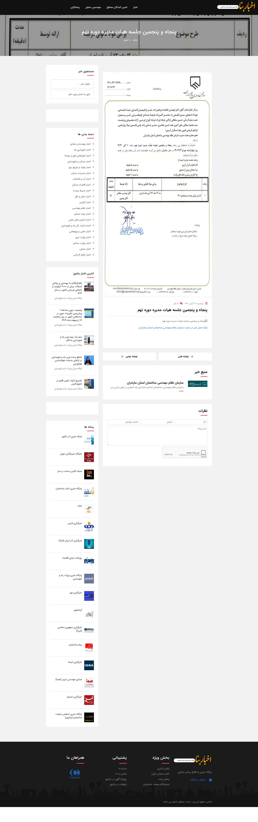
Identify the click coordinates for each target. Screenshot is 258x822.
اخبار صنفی (85, 249)
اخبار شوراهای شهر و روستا (77, 155)
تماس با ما (121, 774)
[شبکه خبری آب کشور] (89, 440)
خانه (135, 40)
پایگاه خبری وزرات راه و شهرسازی (68, 298)
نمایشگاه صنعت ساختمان (156, 784)
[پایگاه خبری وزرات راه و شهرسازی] (89, 578)
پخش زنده (164, 779)
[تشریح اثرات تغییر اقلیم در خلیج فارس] (89, 384)
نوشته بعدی (132, 356)
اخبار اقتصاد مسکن (81, 185)
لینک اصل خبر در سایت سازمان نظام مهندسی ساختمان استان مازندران (173, 327)
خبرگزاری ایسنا (75, 662)
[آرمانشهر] (89, 613)
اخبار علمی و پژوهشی (80, 231)
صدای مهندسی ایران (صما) (69, 679)
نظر (175, 303)
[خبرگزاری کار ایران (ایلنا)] (89, 544)
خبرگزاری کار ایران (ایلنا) (70, 540)
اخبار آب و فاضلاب (82, 179)
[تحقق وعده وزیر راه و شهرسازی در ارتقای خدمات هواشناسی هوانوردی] (89, 360)
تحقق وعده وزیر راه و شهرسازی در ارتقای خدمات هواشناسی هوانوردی (67, 360)
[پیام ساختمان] (89, 648)
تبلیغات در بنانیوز (118, 784)
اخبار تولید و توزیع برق (80, 167)
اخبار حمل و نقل (83, 196)
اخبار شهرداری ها (82, 150)
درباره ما (123, 769)
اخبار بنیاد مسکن (82, 214)
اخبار (126, 40)
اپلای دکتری (163, 769)
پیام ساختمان (75, 645)
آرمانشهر (78, 610)
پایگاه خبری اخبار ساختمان (69, 488)
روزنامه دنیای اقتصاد (72, 558)
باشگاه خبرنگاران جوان (71, 454)
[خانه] (89, 509)
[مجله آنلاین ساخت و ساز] (89, 474)
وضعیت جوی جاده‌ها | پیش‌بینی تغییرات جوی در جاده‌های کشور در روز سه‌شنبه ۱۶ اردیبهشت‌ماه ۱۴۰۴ (67, 315)
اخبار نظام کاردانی (82, 255)
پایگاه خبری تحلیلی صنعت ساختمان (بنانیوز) (68, 715)
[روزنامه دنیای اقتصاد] (89, 561)
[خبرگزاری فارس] (89, 526)
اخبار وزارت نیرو (83, 237)
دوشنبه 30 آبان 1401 (194, 303)
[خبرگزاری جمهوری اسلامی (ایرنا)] (89, 630)
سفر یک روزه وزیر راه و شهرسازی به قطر (71, 338)
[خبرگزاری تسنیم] (89, 700)
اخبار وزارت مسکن (82, 243)
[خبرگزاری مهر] (89, 596)
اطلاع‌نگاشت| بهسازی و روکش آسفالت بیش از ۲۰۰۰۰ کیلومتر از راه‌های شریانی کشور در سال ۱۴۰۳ (67, 288)
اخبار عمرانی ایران (160, 774)
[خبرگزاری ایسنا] (89, 665)
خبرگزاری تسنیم (74, 697)
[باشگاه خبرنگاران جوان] (89, 457)
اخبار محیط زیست (82, 190)
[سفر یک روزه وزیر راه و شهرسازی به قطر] (89, 340)
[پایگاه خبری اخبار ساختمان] (89, 492)
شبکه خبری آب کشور (72, 436)
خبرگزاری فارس (75, 523)
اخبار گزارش (85, 202)
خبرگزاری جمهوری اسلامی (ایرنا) (69, 629)
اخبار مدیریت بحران (81, 173)
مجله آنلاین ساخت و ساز (69, 471)
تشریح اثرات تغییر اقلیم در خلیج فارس (69, 382)
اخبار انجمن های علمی (80, 220)
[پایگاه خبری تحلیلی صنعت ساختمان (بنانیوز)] (89, 717)
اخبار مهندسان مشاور (80, 144)
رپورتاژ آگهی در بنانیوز (116, 779)
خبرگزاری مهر (76, 593)
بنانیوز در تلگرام (198, 780)
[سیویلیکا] (74, 774)
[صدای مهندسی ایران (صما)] (89, 682)
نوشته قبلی (183, 356)
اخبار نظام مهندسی (81, 208)
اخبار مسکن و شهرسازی (79, 161)
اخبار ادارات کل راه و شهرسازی (76, 225)
